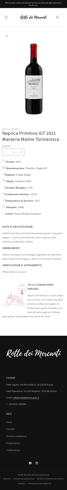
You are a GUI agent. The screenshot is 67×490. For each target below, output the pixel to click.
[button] (6, 17)
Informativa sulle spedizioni (39, 483)
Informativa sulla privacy (24, 479)
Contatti (10, 429)
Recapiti (22, 483)
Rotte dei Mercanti (31, 475)
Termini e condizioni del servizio (50, 479)
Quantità (6, 146)
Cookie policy (13, 450)
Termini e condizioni (16, 436)
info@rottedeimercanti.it (26, 397)
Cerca (9, 422)
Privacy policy (13, 443)
